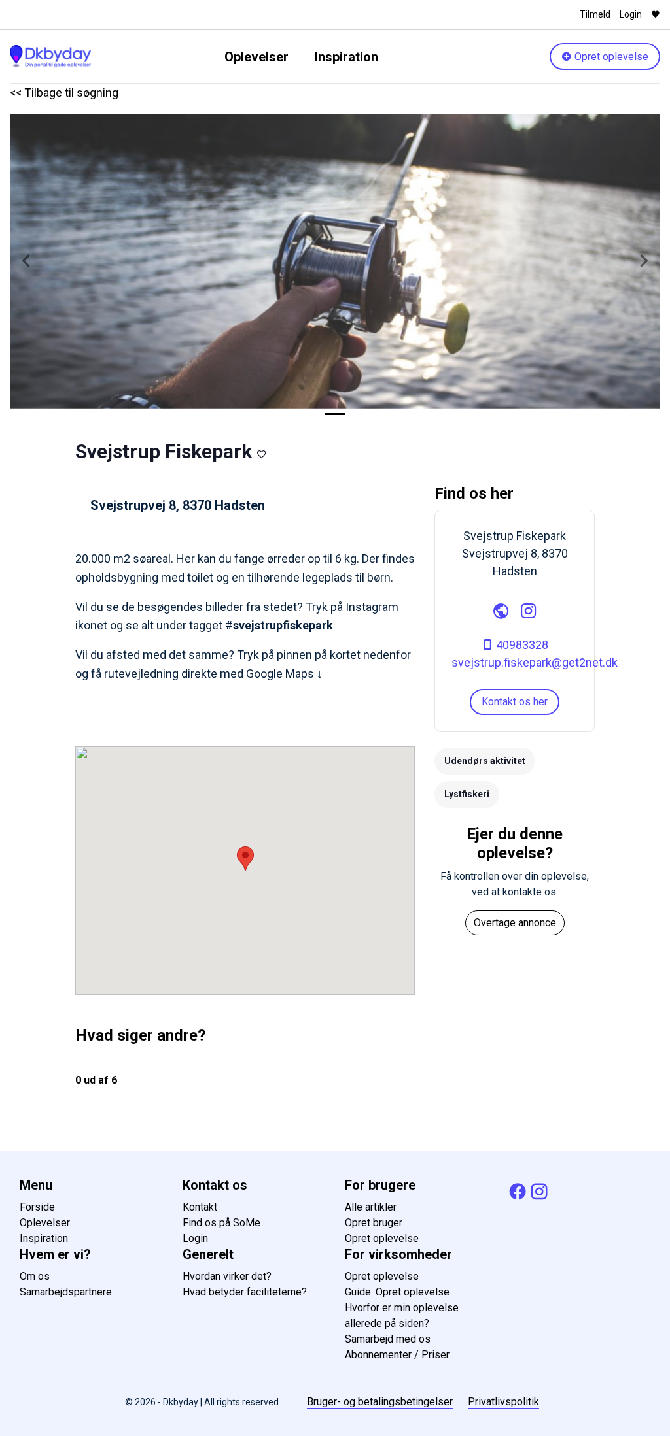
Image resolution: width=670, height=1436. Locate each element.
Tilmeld (595, 14)
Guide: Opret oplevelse (397, 1292)
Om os (35, 1276)
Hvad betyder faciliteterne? (245, 1292)
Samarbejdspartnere (66, 1292)
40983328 (520, 645)
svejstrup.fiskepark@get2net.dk (534, 662)
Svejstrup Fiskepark (163, 451)
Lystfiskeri (466, 794)
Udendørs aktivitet (484, 761)
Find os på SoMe (221, 1222)
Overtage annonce (515, 922)
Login (631, 14)
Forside (37, 1207)
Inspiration (346, 57)
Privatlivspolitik (503, 1401)
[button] (26, 261)
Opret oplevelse (610, 56)
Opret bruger (373, 1222)
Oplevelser (256, 57)
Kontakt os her (515, 701)
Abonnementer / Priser (397, 1354)
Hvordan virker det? (227, 1276)
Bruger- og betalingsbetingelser (380, 1401)
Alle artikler (371, 1207)
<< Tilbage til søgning (64, 92)
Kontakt (200, 1207)
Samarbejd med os (388, 1339)
